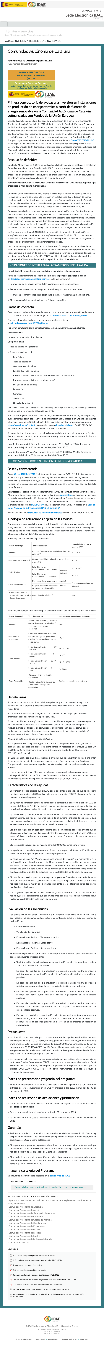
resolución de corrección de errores (45, 513)
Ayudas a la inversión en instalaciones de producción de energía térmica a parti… (50, 1187)
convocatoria (66, 495)
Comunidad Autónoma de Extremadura (27, 1226)
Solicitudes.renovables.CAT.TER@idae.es (28, 323)
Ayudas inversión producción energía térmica (45, 35)
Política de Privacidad (24, 1339)
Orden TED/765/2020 (81, 140)
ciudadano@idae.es (64, 425)
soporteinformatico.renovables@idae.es (68, 315)
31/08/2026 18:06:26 (92, 11)
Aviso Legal (40, 1339)
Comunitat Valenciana (19, 1242)
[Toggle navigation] (4, 24)
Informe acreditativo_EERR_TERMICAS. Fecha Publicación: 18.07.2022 (42, 1290)
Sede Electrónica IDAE (84, 15)
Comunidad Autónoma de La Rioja (25, 1233)
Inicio (7, 35)
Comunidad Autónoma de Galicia (24, 1230)
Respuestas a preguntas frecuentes (27, 1265)
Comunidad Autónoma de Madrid (24, 1236)
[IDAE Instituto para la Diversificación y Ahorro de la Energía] (52, 1319)
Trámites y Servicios (19, 31)
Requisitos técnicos (69, 1339)
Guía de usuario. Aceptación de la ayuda (29, 1270)
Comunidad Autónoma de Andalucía (26, 1207)
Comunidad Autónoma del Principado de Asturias (32, 1213)
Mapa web (84, 1339)
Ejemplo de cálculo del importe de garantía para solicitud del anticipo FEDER (45, 1280)
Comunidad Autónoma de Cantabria (26, 1217)
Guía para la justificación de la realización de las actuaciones (37, 1285)
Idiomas (98, 19)
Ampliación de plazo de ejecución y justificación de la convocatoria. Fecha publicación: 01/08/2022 (48, 1295)
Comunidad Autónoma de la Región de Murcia (30, 1239)
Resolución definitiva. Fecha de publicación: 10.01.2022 (36, 1275)
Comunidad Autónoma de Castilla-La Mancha (30, 1220)
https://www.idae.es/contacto (22, 425)
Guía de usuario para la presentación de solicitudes (34, 1255)
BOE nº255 (36, 505)
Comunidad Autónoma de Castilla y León (28, 1223)
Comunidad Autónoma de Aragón (24, 1210)
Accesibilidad (53, 1339)
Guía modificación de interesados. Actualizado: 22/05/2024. (38, 1260)
